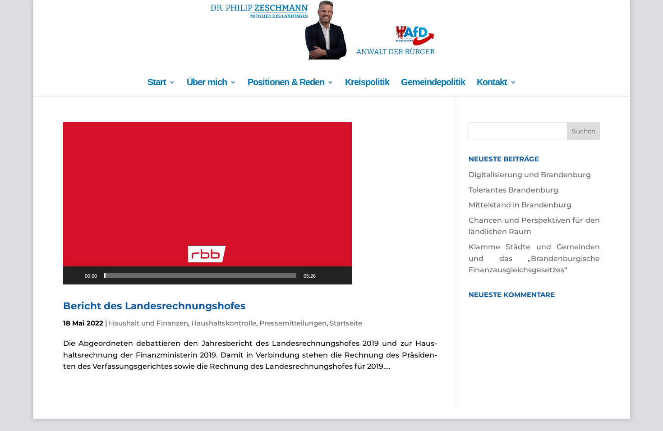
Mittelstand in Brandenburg (520, 205)
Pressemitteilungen (293, 323)
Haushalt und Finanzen (148, 323)
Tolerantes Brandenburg (513, 190)
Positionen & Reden (286, 83)
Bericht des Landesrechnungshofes (154, 306)
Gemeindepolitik (433, 83)
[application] (207, 203)
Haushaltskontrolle (223, 323)
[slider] (200, 275)
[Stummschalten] (325, 275)
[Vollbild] (340, 275)
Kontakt (492, 83)
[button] (207, 203)
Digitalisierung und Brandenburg (530, 174)
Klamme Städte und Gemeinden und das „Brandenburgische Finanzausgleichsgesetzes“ (534, 258)
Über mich (207, 83)
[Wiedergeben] (74, 275)
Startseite (346, 323)
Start (156, 83)
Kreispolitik (367, 83)
